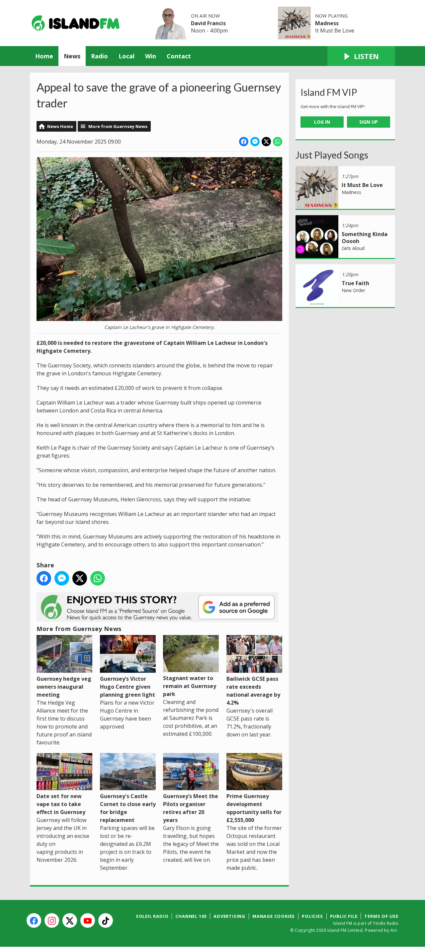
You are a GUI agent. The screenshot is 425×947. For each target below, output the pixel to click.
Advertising (229, 916)
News (72, 56)
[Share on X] (266, 141)
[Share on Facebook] (243, 141)
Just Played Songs (332, 154)
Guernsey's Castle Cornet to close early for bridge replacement (128, 808)
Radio (99, 56)
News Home (60, 126)
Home (44, 56)
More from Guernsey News (117, 126)
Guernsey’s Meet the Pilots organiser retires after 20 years (190, 808)
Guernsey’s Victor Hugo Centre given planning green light (127, 686)
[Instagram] (51, 920)
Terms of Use (381, 916)
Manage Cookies (273, 916)
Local (126, 56)
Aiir (393, 930)
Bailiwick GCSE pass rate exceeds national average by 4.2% (253, 690)
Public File (344, 916)
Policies (312, 916)
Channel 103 (191, 916)
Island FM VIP (328, 92)
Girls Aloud (353, 248)
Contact (179, 56)
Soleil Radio (152, 916)
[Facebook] (34, 920)
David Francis (208, 23)
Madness (327, 23)
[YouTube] (87, 920)
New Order (353, 290)
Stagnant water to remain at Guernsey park (189, 686)
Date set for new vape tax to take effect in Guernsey (61, 804)
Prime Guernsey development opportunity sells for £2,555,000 (254, 808)
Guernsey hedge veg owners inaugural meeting (64, 686)
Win (150, 56)
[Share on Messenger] (255, 141)
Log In (322, 122)
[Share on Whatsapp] (277, 141)
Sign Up (368, 122)
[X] (69, 920)
